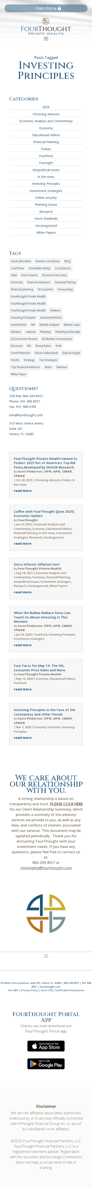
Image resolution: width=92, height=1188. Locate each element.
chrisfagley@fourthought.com (46, 867)
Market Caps (72, 325)
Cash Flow (17, 268)
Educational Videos (46, 135)
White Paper (18, 374)
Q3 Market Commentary (57, 339)
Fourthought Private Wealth (28, 310)
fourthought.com (50, 986)
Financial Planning (46, 142)
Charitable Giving (39, 268)
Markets (16, 332)
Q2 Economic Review (24, 339)
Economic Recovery (54, 275)
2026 (46, 107)
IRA (33, 325)
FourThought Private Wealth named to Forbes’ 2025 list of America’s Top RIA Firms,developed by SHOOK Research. (45, 462)
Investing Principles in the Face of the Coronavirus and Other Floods (44, 712)
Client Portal (46, 8)
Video (48, 367)
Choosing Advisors (46, 114)
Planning (45, 332)
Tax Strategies (48, 360)
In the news (46, 177)
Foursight (46, 163)
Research (46, 211)
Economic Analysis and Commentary (46, 121)
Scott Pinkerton (20, 353)
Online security (46, 197)
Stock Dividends (46, 218)
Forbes (46, 149)
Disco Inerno (29, 275)
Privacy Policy (29, 990)
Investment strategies (46, 191)
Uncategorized (46, 225)
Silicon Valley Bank (46, 353)
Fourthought (28, 520)
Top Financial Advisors (25, 367)
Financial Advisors (38, 282)
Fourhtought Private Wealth (28, 303)
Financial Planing (65, 282)
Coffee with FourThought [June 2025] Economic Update (44, 513)
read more (22, 490)
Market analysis (49, 325)
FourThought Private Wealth (39, 568)
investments (19, 325)
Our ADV (13, 990)
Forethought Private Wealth (28, 296)
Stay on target (71, 353)
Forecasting (65, 289)
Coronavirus (63, 268)
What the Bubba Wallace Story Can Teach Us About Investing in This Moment (42, 617)
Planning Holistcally (67, 332)
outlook (31, 332)
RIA (29, 346)
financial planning (22, 289)
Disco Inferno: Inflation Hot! (37, 564)
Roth (58, 346)
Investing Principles (46, 183)
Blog (68, 261)
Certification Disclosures (69, 990)
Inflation (55, 310)
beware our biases (48, 261)
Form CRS (46, 990)
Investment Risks (51, 317)
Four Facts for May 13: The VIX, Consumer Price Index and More (39, 667)
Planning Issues (46, 204)
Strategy (29, 360)
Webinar (61, 367)
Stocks (15, 360)
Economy (46, 128)
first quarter (45, 289)
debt (14, 275)
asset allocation (21, 261)
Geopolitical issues (46, 170)
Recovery (17, 346)
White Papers (46, 232)
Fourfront (46, 156)
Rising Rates (43, 346)
